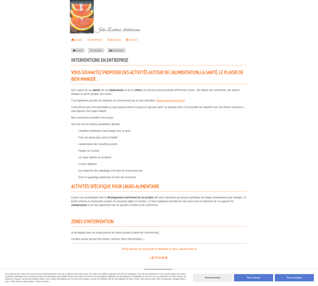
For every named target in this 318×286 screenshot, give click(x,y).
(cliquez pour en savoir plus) (170, 100)
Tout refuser (254, 277)
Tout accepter (294, 277)
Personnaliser (213, 277)
